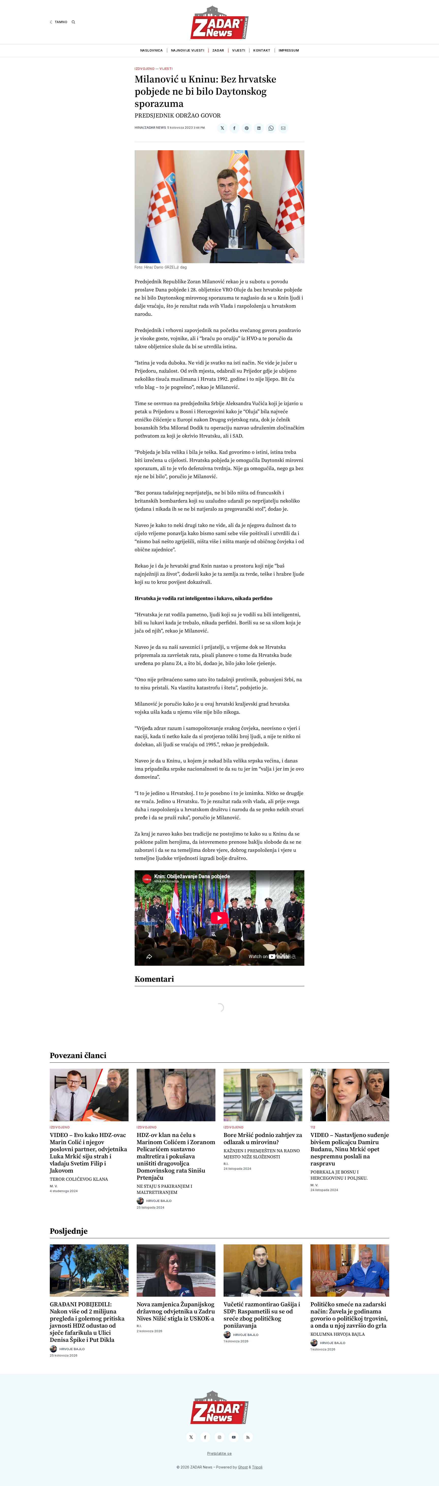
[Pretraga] (73, 22)
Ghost (243, 1467)
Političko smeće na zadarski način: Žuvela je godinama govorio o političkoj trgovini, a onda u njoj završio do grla (349, 1315)
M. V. (54, 1186)
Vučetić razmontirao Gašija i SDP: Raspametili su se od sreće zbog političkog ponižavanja (262, 1315)
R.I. (226, 1164)
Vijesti (238, 50)
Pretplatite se (219, 1453)
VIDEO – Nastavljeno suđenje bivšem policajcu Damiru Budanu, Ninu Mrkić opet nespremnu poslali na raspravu (349, 1149)
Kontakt (262, 50)
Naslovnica (151, 50)
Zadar (218, 50)
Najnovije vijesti (187, 50)
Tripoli (257, 1467)
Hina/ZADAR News (150, 127)
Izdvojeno (144, 69)
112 (313, 1127)
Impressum (289, 50)
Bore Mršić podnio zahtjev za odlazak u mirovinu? (263, 1138)
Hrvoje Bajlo (158, 1201)
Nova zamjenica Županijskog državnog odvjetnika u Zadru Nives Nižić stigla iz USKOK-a (176, 1311)
